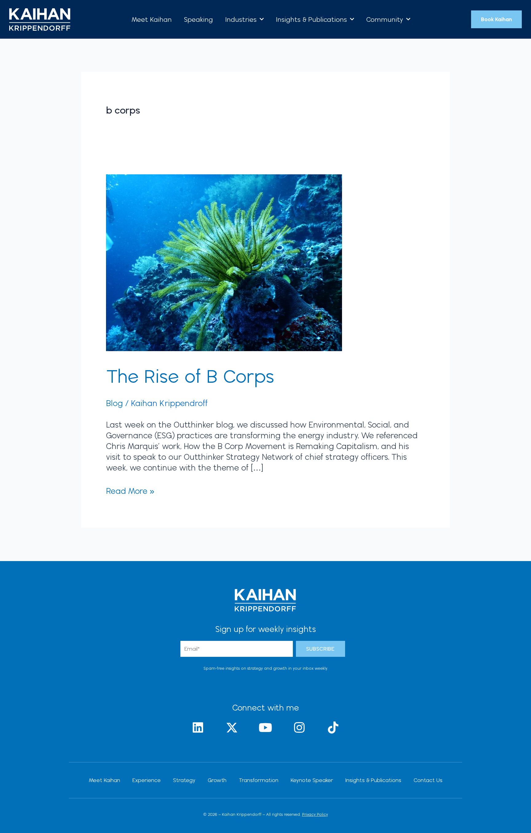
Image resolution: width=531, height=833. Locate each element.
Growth (217, 780)
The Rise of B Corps (193, 376)
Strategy (184, 780)
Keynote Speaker (312, 780)
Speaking (198, 19)
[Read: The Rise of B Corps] (224, 262)
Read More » (130, 491)
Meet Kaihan (152, 19)
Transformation (258, 780)
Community (384, 19)
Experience (146, 780)
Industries (241, 19)
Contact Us (428, 780)
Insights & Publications (311, 19)
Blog (114, 403)
